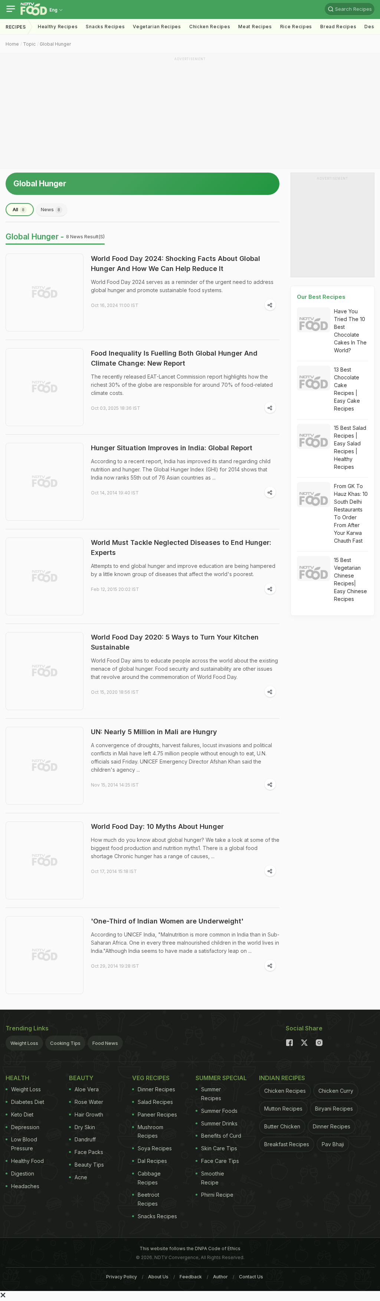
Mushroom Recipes (150, 1131)
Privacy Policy (121, 1276)
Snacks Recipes (105, 26)
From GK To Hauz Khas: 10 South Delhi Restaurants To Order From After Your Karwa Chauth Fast (351, 513)
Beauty (81, 1078)
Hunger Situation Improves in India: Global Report (171, 448)
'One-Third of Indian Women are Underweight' (167, 921)
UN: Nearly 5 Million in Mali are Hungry (154, 732)
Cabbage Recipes (149, 1178)
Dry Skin (85, 1127)
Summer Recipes (211, 1093)
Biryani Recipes (334, 1108)
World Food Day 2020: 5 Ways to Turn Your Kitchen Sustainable (175, 642)
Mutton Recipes (283, 1108)
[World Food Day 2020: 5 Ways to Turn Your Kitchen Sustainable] (44, 671)
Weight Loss (24, 1043)
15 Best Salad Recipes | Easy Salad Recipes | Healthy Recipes (350, 447)
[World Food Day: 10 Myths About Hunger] (44, 860)
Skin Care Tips (219, 1148)
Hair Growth (89, 1114)
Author (220, 1276)
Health (17, 1078)
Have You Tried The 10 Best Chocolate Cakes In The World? (350, 330)
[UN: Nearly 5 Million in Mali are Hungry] (44, 766)
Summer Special (221, 1078)
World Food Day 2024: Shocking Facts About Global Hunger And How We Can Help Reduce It (175, 263)
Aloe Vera (87, 1089)
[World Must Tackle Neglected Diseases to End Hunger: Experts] (44, 576)
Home (12, 44)
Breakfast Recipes (286, 1144)
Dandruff (85, 1139)
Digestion (22, 1173)
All (18, 209)
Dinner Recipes (156, 1089)
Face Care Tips (220, 1161)
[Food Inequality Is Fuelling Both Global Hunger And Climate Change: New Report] (44, 387)
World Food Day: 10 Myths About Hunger (157, 826)
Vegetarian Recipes (157, 26)
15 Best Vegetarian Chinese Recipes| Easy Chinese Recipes (350, 579)
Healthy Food (27, 1161)
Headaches (25, 1186)
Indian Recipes (282, 1078)
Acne (81, 1177)
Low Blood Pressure (24, 1143)
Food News (105, 1043)
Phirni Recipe (217, 1195)
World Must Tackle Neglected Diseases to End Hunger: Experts (181, 547)
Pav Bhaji (333, 1144)
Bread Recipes (338, 26)
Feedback (191, 1276)
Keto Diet (22, 1114)
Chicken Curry (335, 1091)
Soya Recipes (155, 1148)
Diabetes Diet (27, 1102)
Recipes (16, 27)
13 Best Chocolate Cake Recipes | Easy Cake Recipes (347, 389)
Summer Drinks (219, 1123)
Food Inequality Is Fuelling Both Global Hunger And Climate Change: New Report (174, 358)
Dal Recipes (152, 1161)
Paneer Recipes (157, 1114)
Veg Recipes (151, 1078)
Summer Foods (219, 1111)
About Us (158, 1276)
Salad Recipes (155, 1102)
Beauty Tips (89, 1164)
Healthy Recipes (58, 26)
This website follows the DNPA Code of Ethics (190, 1248)
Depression (25, 1127)
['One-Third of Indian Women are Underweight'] (44, 955)
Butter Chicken (282, 1126)
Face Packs (89, 1152)
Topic (29, 44)
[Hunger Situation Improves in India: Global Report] (44, 482)
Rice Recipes (296, 26)
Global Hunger (55, 44)
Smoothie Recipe (212, 1178)
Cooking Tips (65, 1043)
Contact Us (251, 1276)
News (50, 209)
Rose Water (89, 1102)
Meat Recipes (255, 26)
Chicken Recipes (209, 26)
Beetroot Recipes (148, 1199)
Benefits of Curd (221, 1135)
